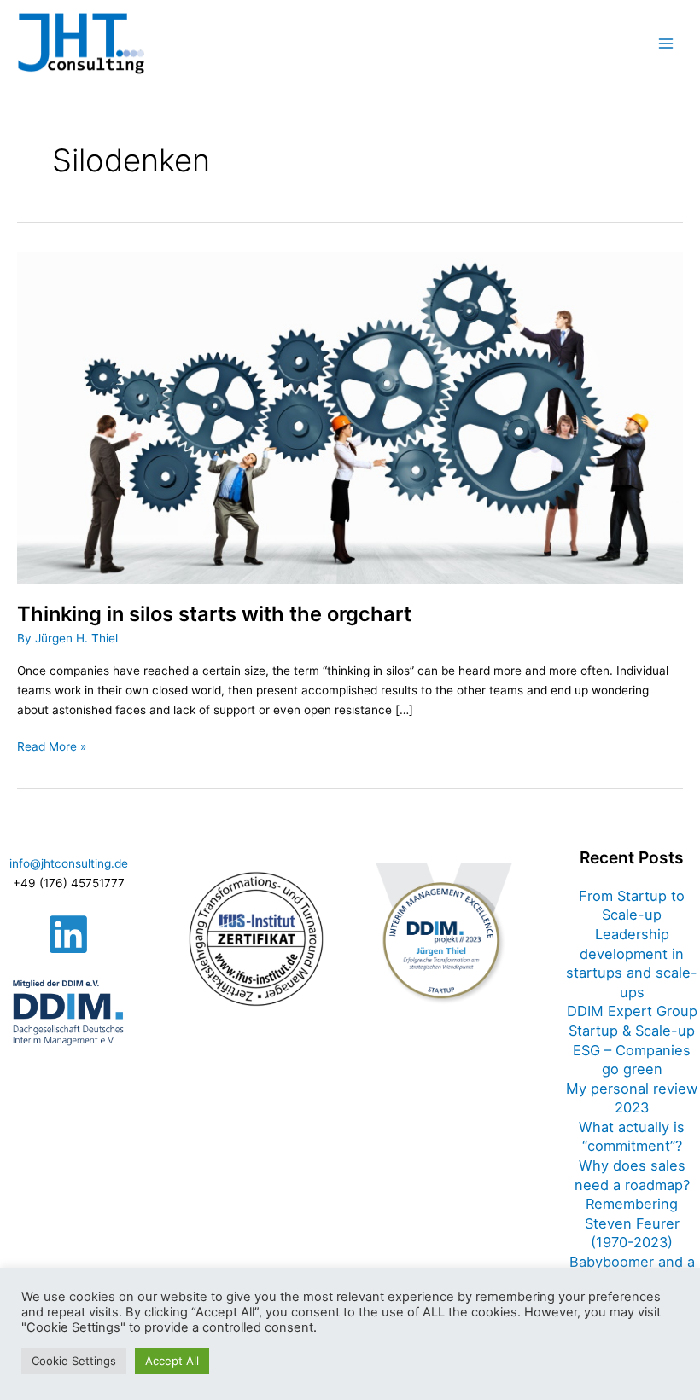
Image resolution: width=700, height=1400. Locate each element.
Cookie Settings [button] (74, 1361)
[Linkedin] (68, 934)
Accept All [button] (172, 1361)
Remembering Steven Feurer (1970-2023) (632, 1223)
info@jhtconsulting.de (68, 863)
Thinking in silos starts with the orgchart (214, 613)
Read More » (51, 745)
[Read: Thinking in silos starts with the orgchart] (350, 416)
